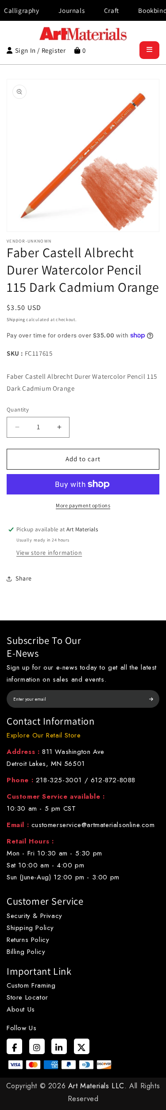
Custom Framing (31, 985)
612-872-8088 (113, 780)
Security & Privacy (34, 916)
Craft (103, 10)
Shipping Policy (30, 928)
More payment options (83, 505)
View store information (49, 553)
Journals (63, 10)
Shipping (16, 319)
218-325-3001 (59, 780)
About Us (21, 1009)
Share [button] (23, 578)
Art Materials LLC (96, 1086)
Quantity (18, 409)
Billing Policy (26, 952)
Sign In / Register (40, 50)
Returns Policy (28, 940)
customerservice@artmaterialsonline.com (93, 825)
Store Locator (27, 997)
